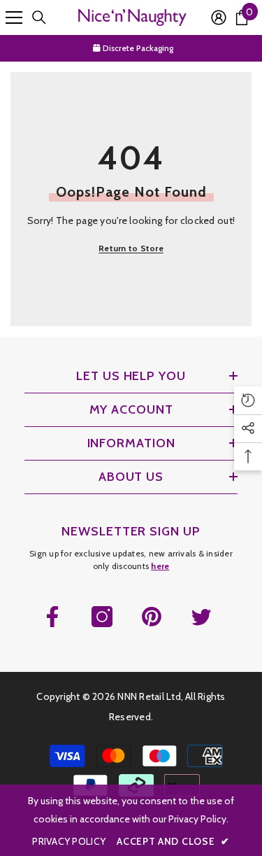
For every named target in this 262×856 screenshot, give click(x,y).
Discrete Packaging (137, 48)
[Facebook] (52, 616)
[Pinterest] (151, 616)
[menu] (14, 17)
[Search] (39, 17)
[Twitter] (201, 616)
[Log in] (219, 17)
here (160, 566)
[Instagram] (102, 616)
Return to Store (131, 248)
